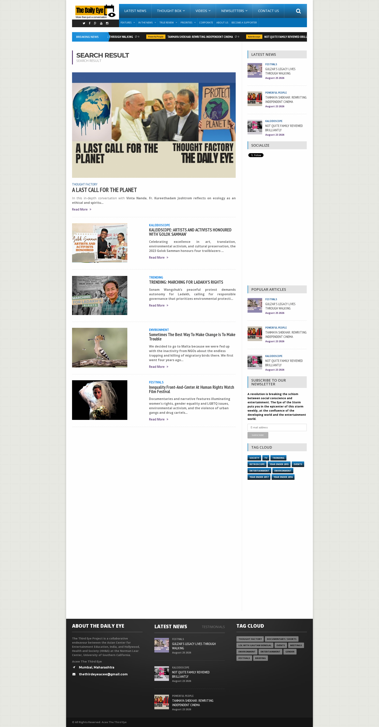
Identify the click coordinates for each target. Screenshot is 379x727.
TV (265, 457)
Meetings (296, 645)
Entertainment (259, 470)
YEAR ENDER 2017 (259, 476)
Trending (156, 277)
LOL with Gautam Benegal (254, 645)
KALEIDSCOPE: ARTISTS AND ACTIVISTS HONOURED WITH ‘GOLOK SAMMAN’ (190, 232)
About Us (222, 22)
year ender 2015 (279, 464)
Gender (290, 651)
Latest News (135, 10)
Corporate (206, 22)
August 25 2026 (274, 78)
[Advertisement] (277, 222)
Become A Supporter (244, 22)
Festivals (156, 382)
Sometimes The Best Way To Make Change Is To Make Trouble (192, 337)
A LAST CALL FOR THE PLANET (104, 190)
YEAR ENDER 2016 (283, 476)
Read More (80, 209)
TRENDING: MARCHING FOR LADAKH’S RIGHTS (187, 282)
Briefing (260, 658)
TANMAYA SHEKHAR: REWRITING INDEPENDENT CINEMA (192, 37)
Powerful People (148, 36)
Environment (159, 329)
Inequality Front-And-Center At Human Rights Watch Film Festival (191, 389)
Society (254, 457)
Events (298, 464)
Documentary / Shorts (281, 639)
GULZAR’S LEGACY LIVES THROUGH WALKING (280, 70)
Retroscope (257, 464)
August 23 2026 (274, 106)
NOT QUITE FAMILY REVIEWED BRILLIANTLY (282, 37)
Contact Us (268, 10)
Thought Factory (85, 184)
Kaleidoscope (246, 36)
